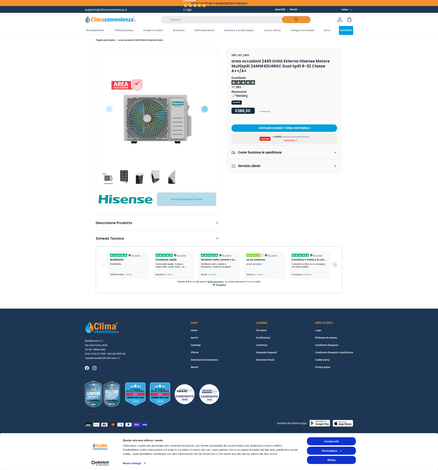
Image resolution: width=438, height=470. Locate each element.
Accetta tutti (331, 441)
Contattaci (261, 345)
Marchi (194, 367)
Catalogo (196, 345)
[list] (157, 109)
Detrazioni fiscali (265, 359)
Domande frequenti (266, 352)
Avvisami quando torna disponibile (284, 128)
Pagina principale (105, 40)
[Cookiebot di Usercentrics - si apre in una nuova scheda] (100, 463)
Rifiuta (331, 460)
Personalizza (329, 450)
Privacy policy (322, 367)
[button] (349, 19)
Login (318, 330)
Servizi (293, 9)
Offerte (195, 352)
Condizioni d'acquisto (326, 345)
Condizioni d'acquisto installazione (334, 352)
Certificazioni (263, 337)
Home (194, 330)
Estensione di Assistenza (204, 359)
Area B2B (280, 9)
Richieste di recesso (326, 337)
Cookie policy (322, 359)
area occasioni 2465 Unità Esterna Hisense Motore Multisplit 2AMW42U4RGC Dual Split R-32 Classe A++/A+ (142, 40)
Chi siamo (261, 330)
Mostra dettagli (132, 463)
